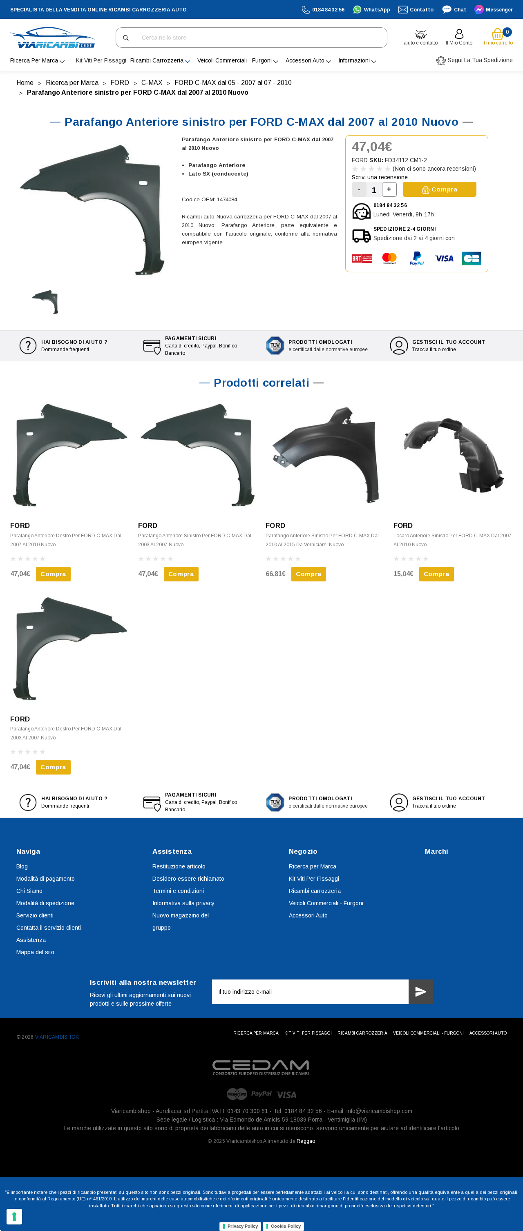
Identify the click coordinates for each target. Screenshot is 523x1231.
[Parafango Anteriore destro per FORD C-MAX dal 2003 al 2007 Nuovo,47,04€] (70, 649)
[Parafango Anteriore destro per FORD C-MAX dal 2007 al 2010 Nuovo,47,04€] (70, 456)
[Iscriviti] (421, 991)
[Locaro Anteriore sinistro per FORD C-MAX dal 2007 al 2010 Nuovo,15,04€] (453, 456)
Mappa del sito (35, 952)
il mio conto (459, 42)
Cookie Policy (286, 1226)
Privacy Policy (243, 1226)
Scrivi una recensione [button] (380, 177)
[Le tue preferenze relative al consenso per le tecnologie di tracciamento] (14, 1216)
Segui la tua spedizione (479, 60)
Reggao (306, 1141)
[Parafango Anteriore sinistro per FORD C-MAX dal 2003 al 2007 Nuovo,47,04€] (198, 456)
